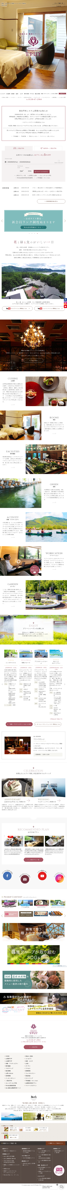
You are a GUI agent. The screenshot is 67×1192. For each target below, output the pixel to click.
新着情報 (54, 97)
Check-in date (8, 158)
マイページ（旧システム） (47, 136)
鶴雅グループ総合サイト (10, 1151)
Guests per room (20, 166)
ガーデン (20, 97)
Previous (2, 221)
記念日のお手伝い (28, 97)
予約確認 (15, 136)
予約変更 (23, 136)
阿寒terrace (7, 1168)
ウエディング (37, 97)
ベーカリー (13, 97)
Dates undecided (59, 162)
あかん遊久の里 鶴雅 (9, 1156)
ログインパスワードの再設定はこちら (34, 122)
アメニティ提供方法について (59, 965)
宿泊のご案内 (5, 97)
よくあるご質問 (62, 97)
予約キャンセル (33, 136)
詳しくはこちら (42, 706)
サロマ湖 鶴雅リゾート (29, 1158)
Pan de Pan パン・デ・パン (11, 1174)
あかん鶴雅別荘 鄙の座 (10, 1158)
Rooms (27, 167)
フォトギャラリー (46, 97)
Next (64, 221)
